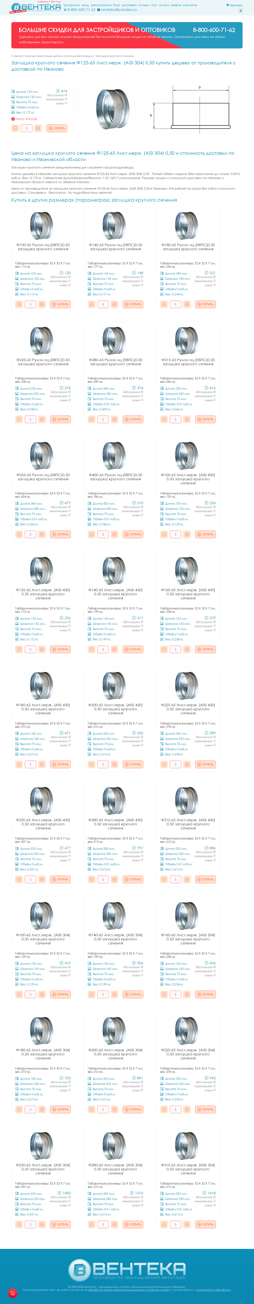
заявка (176, 5)
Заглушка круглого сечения (114, 56)
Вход (85, 5)
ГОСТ (154, 5)
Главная (16, 56)
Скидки (143, 5)
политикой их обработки (213, 1289)
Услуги (164, 5)
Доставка (129, 5)
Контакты (190, 5)
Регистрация (101, 5)
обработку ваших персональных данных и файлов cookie (128, 1289)
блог (116, 5)
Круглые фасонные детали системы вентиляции (59, 56)
